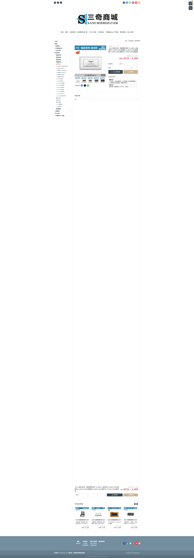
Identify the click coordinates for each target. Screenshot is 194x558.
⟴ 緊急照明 (58, 106)
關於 (78, 541)
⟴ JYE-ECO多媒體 (60, 83)
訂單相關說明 (85, 545)
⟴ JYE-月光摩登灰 (60, 87)
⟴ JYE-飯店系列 (59, 78)
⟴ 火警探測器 (59, 104)
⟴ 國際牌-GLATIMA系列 (61, 70)
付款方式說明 (93, 541)
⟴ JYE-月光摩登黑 (60, 91)
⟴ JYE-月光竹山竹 (60, 93)
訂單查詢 (85, 543)
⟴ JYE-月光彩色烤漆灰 (61, 95)
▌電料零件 (58, 98)
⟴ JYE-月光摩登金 (60, 89)
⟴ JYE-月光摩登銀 (60, 85)
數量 (109, 67)
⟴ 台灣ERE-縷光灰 (60, 68)
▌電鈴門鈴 (58, 100)
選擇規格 (110, 63)
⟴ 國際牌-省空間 (60, 76)
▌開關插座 (58, 64)
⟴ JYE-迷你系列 (59, 81)
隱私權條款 (102, 541)
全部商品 (85, 541)
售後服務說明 (93, 545)
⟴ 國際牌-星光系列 (60, 74)
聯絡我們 (78, 543)
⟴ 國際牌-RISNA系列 (60, 72)
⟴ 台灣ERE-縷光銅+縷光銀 (62, 66)
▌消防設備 (58, 102)
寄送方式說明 (93, 543)
